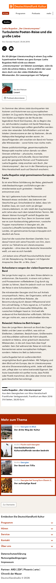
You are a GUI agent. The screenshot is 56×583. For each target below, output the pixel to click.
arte (37, 569)
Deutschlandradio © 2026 (15, 577)
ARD (14, 569)
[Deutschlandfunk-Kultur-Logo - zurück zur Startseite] (28, 6)
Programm (20, 13)
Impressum (7, 562)
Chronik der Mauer (11, 573)
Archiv (7, 22)
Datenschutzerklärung (13, 553)
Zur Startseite (9, 504)
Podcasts (36, 13)
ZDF (20, 569)
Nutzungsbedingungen (14, 557)
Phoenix (29, 569)
